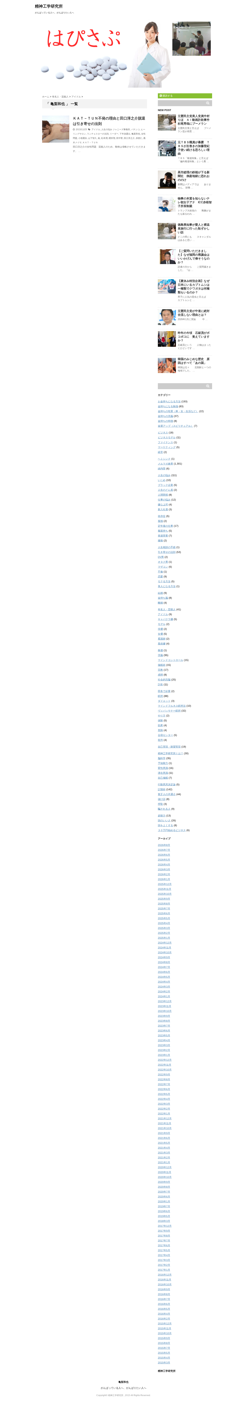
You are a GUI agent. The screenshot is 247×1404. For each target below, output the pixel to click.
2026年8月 (164, 845)
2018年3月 (164, 1221)
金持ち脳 (163, 597)
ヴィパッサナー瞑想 (169, 710)
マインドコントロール (170, 660)
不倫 (160, 571)
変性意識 (163, 768)
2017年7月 (164, 1240)
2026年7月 (164, 849)
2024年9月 (164, 957)
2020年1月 (164, 1201)
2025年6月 (164, 913)
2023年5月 (164, 1035)
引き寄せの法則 (167, 552)
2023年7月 (164, 1025)
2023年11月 (164, 1006)
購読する (167, 95)
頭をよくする (165, 825)
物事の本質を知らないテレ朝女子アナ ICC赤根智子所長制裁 (195, 202)
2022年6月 (164, 1089)
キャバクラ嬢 (165, 619)
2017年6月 (164, 1245)
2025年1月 (164, 937)
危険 (160, 730)
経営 (160, 452)
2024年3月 (164, 986)
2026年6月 (164, 854)
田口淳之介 (129, 138)
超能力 (161, 815)
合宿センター (165, 735)
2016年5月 (164, 1308)
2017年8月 (164, 1235)
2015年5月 (164, 1352)
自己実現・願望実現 (169, 746)
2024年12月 (165, 942)
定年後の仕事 (165, 525)
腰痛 (160, 540)
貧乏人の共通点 (167, 794)
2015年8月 (164, 1343)
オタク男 (163, 561)
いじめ (161, 480)
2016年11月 (164, 1279)
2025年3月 (164, 928)
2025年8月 (164, 903)
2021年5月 (164, 1142)
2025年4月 (164, 923)
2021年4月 (164, 1147)
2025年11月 (164, 889)
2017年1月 (164, 1269)
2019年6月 (164, 1211)
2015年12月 (165, 1323)
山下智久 (92, 138)
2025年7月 (164, 908)
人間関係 (163, 494)
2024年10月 (165, 952)
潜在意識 (163, 772)
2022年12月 (165, 1059)
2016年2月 (164, 1318)
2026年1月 (164, 879)
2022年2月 (164, 1108)
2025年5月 (164, 918)
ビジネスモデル (167, 437)
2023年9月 (164, 1015)
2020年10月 (165, 1177)
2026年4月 (164, 864)
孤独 (160, 521)
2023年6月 (164, 1030)
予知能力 (163, 763)
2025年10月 (165, 893)
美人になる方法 (167, 586)
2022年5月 (164, 1094)
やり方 (161, 715)
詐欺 (160, 684)
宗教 (160, 669)
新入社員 (163, 509)
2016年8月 (164, 1294)
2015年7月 (164, 1347)
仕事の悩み (164, 499)
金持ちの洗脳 (165, 416)
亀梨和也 (135, 134)
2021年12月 (165, 1118)
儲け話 (161, 799)
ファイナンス (165, 442)
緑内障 (161, 468)
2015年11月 (164, 1328)
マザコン (163, 566)
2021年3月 (164, 1152)
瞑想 (160, 696)
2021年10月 (165, 1128)
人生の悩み (106, 129)
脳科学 (161, 758)
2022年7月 (164, 1084)
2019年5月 (164, 1216)
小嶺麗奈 (82, 138)
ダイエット (164, 700)
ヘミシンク (164, 458)
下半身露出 (125, 134)
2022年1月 (164, 1113)
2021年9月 (164, 1133)
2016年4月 (164, 1313)
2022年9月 (164, 1074)
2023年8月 (164, 1020)
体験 (160, 720)
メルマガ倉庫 (165, 463)
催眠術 (161, 664)
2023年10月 (165, 1011)
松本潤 (104, 138)
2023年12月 (165, 1001)
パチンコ (135, 129)
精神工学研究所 (49, 6)
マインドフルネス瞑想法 (172, 705)
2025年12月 (165, 884)
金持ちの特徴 (165, 421)
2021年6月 (164, 1138)
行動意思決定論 (167, 784)
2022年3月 (164, 1103)
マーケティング (167, 447)
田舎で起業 (164, 691)
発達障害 (163, 535)
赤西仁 (139, 138)
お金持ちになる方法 (169, 401)
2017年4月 (164, 1255)
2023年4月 (164, 1040)
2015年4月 (164, 1357)
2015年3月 (164, 1362)
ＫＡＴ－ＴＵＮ (90, 142)
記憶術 (161, 789)
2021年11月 (164, 1123)
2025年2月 (164, 932)
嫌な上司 (163, 504)
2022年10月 (165, 1069)
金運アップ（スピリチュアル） (175, 425)
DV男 (161, 557)
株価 (160, 650)
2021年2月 (164, 1157)
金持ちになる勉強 (168, 406)
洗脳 (160, 655)
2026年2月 (164, 874)
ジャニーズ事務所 (121, 129)
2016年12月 (165, 1274)
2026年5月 (164, 859)
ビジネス (163, 432)
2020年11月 (164, 1172)
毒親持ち (163, 530)
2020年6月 (164, 1196)
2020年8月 (164, 1186)
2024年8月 (164, 962)
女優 (160, 633)
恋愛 (160, 576)
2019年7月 (164, 1206)
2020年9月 (164, 1181)
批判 (160, 740)
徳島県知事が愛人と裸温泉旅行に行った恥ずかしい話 (194, 228)
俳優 (160, 628)
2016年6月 (164, 1304)
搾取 (160, 804)
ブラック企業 (165, 485)
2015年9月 (164, 1338)
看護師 (161, 638)
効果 (160, 725)
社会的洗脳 (164, 679)
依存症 (161, 516)
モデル (161, 624)
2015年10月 (165, 1333)
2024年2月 (164, 991)
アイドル (95, 129)
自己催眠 (163, 777)
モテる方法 (164, 581)
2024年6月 (164, 972)
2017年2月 (164, 1264)
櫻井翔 (112, 138)
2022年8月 (164, 1079)
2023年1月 (164, 1055)
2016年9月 (164, 1289)
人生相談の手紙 (167, 547)
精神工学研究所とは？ (170, 753)
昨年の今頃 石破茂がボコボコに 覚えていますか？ (194, 336)
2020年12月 (165, 1167)
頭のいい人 (164, 820)
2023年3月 (164, 1045)
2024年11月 (164, 947)
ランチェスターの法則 (98, 134)
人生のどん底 (165, 489)
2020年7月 (164, 1191)
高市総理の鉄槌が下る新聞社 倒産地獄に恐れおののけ (194, 176)
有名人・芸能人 (167, 609)
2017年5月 (164, 1250)
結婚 (160, 593)
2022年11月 (164, 1064)
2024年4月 (164, 981)
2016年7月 (164, 1299)
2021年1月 (164, 1162)
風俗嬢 (161, 643)
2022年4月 (164, 1098)
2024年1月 (164, 996)
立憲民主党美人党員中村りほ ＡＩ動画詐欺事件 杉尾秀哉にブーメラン (195, 119)
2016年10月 (165, 1284)
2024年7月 (164, 967)
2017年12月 (165, 1225)
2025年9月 (164, 898)
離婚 (160, 602)
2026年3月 (164, 869)
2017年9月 (164, 1230)
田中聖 (119, 138)
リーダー (114, 134)
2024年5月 (164, 976)
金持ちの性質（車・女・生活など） (178, 411)
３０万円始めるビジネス (172, 830)
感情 (160, 674)
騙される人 (164, 808)
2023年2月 (164, 1050)
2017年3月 (164, 1260)
